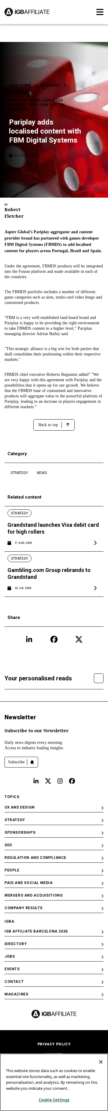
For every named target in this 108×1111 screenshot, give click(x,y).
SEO (8, 845)
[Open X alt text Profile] (48, 781)
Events (12, 969)
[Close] (100, 1061)
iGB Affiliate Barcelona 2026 (36, 931)
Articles (50, 85)
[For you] (99, 678)
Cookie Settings (54, 1100)
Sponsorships (19, 832)
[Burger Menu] (100, 12)
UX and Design (19, 807)
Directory (15, 944)
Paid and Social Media (28, 883)
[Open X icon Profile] (78, 639)
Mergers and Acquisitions (33, 895)
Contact (14, 982)
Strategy (19, 93)
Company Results (23, 908)
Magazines (16, 994)
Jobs (9, 956)
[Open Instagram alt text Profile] (60, 781)
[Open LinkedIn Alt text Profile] (36, 781)
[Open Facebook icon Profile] (54, 639)
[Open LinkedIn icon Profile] (29, 639)
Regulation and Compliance (35, 858)
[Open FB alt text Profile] (72, 781)
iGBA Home (20, 85)
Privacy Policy (54, 1044)
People (12, 870)
